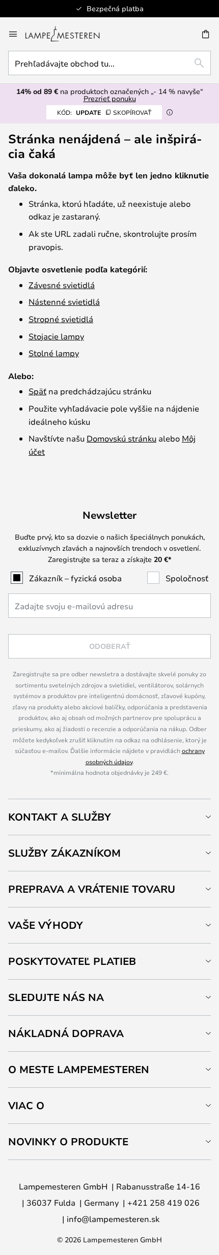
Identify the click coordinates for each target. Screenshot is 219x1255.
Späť (37, 391)
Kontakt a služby (59, 817)
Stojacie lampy (56, 336)
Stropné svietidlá (61, 318)
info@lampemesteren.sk (113, 1218)
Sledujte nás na (56, 997)
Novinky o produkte (68, 1141)
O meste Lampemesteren (78, 1069)
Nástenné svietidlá (64, 301)
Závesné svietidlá (62, 284)
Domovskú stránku (121, 438)
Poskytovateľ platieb (72, 961)
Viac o (26, 1105)
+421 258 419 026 (163, 1202)
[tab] (109, 817)
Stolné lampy (54, 353)
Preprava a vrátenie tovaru (91, 889)
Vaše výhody (45, 925)
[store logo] (68, 34)
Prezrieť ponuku (110, 98)
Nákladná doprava (66, 1033)
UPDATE (104, 112)
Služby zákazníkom (64, 853)
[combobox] (109, 63)
